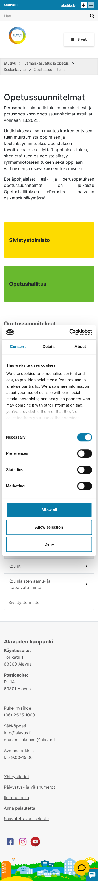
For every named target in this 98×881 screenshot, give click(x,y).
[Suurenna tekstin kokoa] (84, 5)
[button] (82, 868)
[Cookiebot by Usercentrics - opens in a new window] (70, 332)
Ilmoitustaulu (16, 797)
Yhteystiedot (16, 776)
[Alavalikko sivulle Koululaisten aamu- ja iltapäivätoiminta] (87, 584)
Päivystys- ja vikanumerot (29, 787)
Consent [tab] (18, 346)
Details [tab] (49, 346)
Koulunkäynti (15, 69)
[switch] (84, 453)
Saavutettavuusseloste (26, 818)
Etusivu (10, 63)
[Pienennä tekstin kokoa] (91, 5)
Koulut (14, 566)
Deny (49, 544)
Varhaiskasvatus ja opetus (46, 63)
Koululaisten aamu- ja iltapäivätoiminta (29, 584)
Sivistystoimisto (24, 602)
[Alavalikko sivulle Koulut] (86, 566)
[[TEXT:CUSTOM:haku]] (92, 15)
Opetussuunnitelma (50, 69)
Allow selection (49, 527)
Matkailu (11, 5)
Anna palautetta (19, 808)
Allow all (49, 510)
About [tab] (80, 346)
